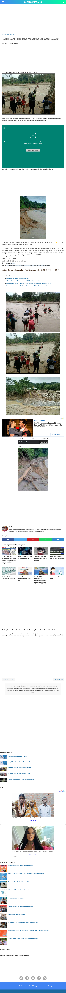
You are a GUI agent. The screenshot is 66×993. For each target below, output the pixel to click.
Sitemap (50, 986)
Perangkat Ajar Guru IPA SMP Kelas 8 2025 (19, 767)
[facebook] (8, 539)
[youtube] (33, 978)
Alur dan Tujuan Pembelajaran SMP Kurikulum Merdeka (23, 938)
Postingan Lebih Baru (8, 679)
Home (15, 986)
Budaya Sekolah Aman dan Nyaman (17, 756)
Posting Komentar (13, 43)
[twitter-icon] (27, 978)
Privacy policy (35, 986)
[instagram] (39, 978)
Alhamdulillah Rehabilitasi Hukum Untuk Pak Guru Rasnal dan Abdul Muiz (25, 281)
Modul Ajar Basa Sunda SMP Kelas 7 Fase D (20, 882)
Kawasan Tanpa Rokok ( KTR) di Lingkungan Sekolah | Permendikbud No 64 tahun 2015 (28, 283)
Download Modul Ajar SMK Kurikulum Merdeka (20, 906)
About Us (21, 986)
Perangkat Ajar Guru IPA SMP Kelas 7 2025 (19, 773)
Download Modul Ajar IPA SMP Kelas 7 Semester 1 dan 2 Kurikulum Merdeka (28, 930)
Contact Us (28, 986)
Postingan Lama (58, 679)
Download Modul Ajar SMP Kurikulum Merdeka (20, 865)
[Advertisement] (33, 19)
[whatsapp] (45, 539)
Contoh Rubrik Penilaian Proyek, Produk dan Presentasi (23, 922)
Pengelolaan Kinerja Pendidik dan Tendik (19, 762)
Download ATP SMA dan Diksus (16, 914)
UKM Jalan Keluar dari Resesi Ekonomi (18, 890)
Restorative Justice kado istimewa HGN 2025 (17, 278)
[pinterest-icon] (45, 978)
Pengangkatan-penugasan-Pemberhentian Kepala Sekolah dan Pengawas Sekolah (27, 286)
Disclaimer (43, 986)
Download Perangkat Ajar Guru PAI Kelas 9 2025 (21, 779)
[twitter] (20, 539)
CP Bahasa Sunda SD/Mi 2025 (16, 898)
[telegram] (58, 539)
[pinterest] (33, 539)
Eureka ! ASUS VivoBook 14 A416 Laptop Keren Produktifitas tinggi (26, 873)
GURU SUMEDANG (33, 2)
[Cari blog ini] (63, 2)
